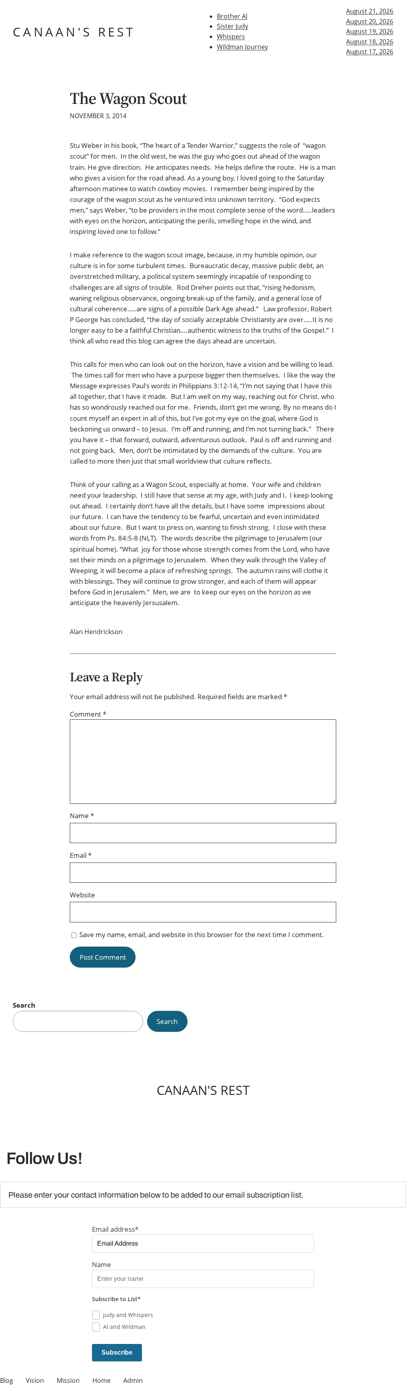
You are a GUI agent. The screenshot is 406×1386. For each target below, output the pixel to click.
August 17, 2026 (369, 51)
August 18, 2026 (369, 41)
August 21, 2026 (369, 11)
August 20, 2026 (369, 21)
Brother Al (232, 16)
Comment (88, 714)
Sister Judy (232, 26)
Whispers (231, 36)
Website (82, 894)
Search (24, 1005)
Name (82, 815)
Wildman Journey (242, 46)
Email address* (115, 1229)
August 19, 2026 (369, 31)
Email (81, 855)
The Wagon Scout (128, 98)
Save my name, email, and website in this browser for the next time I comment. (201, 934)
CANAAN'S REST (74, 31)
